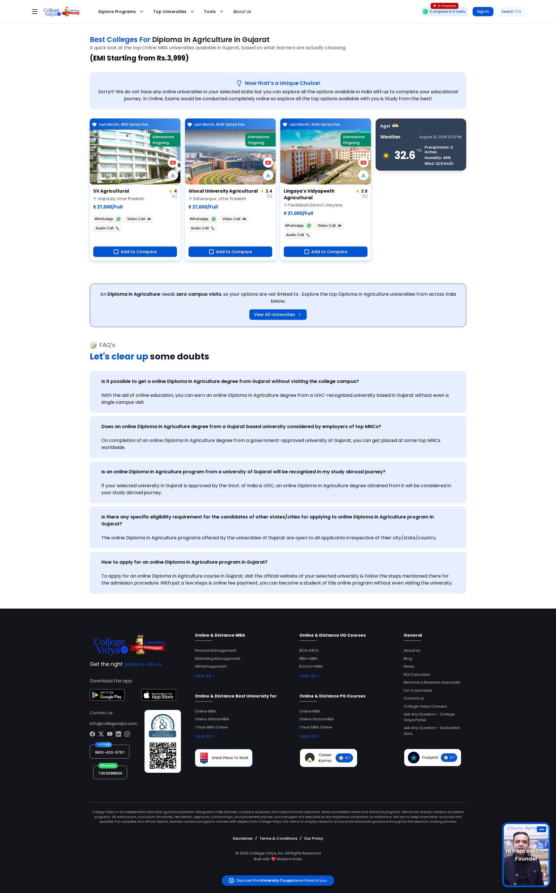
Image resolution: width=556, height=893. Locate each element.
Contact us (414, 698)
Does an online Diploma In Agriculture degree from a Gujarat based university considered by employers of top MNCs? (241, 426)
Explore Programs (117, 11)
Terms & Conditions (278, 838)
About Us (242, 11)
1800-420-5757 (110, 752)
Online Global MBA (212, 719)
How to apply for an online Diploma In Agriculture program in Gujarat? (184, 562)
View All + (205, 676)
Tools (210, 11)
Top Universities (169, 11)
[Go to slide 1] (127, 181)
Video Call (136, 218)
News (409, 666)
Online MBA (205, 711)
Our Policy (313, 838)
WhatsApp (103, 218)
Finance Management (215, 650)
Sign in (483, 11)
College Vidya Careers (425, 706)
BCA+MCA (309, 650)
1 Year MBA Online (211, 727)
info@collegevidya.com (114, 723)
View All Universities (274, 314)
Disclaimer (243, 838)
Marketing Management (217, 658)
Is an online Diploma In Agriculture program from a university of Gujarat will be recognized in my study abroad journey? (243, 471)
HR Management (210, 666)
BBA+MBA (308, 658)
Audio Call (105, 228)
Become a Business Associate (432, 682)
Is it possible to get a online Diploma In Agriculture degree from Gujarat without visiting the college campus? (230, 381)
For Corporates (418, 690)
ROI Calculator (417, 674)
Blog (408, 658)
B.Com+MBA (311, 666)
